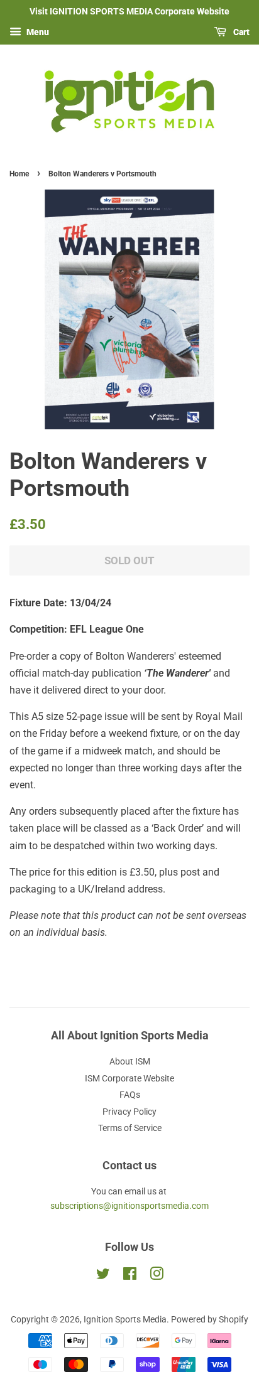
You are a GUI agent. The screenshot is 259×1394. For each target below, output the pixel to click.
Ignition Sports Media (125, 1319)
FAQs (129, 1095)
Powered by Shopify (209, 1319)
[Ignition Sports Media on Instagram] (156, 1276)
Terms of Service (130, 1128)
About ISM (129, 1061)
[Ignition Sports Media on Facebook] (130, 1276)
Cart (240, 32)
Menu (37, 32)
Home (19, 173)
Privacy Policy (129, 1112)
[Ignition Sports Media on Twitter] (103, 1276)
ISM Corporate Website (129, 1078)
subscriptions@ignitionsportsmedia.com (129, 1206)
